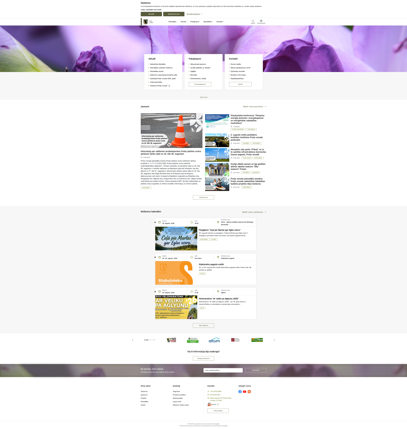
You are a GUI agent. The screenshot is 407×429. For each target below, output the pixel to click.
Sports (202, 308)
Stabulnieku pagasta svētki (211, 264)
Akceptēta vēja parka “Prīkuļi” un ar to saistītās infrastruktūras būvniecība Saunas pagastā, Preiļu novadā (248, 152)
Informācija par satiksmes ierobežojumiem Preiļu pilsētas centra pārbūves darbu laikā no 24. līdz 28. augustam (171, 152)
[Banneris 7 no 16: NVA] (171, 340)
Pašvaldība (144, 402)
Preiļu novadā (247, 158)
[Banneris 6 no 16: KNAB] (149, 340)
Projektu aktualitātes (238, 129)
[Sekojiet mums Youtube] (244, 391)
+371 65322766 (215, 391)
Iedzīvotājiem (146, 187)
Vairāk (240, 84)
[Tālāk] (274, 340)
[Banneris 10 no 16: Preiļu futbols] (235, 340)
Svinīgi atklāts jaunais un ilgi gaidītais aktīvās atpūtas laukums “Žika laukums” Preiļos (248, 166)
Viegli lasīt (176, 391)
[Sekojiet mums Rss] (249, 391)
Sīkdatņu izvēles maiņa (181, 405)
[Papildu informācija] (218, 404)
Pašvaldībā (246, 143)
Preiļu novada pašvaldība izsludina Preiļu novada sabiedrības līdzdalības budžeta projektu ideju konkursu (248, 181)
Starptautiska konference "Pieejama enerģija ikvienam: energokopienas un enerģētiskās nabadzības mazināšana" (247, 119)
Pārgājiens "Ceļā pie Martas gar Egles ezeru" (220, 230)
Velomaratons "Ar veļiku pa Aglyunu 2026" (219, 298)
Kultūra (202, 273)
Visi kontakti (218, 411)
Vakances (144, 391)
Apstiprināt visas (174, 14)
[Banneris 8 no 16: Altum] (192, 340)
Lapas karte (177, 402)
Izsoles (143, 405)
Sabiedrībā (256, 172)
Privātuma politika (179, 395)
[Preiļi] (148, 21)
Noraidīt (151, 14)
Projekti (143, 398)
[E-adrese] (211, 404)
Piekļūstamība (178, 398)
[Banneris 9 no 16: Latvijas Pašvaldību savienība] (214, 340)
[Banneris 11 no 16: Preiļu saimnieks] (257, 340)
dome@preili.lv (215, 395)
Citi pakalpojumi (200, 84)
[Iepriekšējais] (132, 340)
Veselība (213, 239)
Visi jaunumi (203, 197)
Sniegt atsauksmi (203, 358)
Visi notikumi (203, 325)
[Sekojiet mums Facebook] (240, 391)
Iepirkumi (144, 395)
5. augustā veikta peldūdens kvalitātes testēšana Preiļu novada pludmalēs (247, 137)
